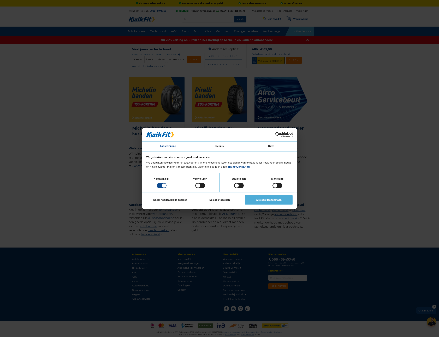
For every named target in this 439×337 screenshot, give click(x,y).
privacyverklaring (239, 166)
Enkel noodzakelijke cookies (170, 199)
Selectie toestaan (219, 199)
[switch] (200, 185)
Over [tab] (271, 146)
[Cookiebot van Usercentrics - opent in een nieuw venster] (278, 134)
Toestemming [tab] (168, 146)
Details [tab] (219, 146)
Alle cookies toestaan (269, 199)
